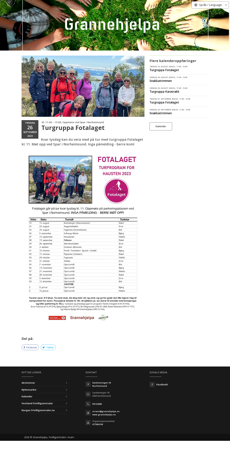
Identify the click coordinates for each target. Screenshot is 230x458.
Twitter (49, 347)
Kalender (161, 126)
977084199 (97, 424)
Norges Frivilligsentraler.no (38, 410)
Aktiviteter (28, 382)
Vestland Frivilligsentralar (37, 403)
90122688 (97, 404)
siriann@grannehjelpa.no (106, 411)
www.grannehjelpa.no (104, 414)
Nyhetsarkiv (29, 389)
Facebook (31, 347)
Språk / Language (210, 5)
